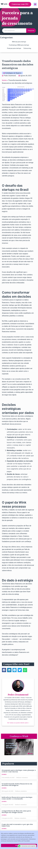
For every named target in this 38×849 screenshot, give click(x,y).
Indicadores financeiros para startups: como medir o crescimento (17, 798)
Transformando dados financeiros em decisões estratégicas (17, 784)
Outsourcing (27, 48)
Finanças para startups (14, 48)
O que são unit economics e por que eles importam (17, 825)
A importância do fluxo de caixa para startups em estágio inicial (16, 811)
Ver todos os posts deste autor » (18, 723)
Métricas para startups (19, 41)
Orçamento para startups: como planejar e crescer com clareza (19, 771)
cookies (10, 833)
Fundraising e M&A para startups (19, 45)
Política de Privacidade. (23, 841)
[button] (20, 4)
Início (4, 80)
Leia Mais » (4, 774)
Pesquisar (31, 30)
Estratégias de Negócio (13, 73)
